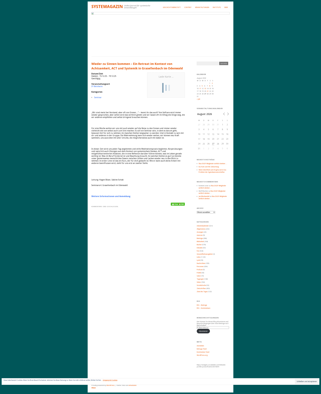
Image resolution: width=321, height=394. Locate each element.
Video (199, 282)
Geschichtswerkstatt (172, 7)
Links (198, 257)
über (226, 7)
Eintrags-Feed (202, 349)
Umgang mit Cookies (110, 380)
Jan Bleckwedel (204, 196)
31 (199, 148)
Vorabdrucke (201, 285)
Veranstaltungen (202, 7)
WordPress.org (202, 355)
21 (208, 91)
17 (199, 139)
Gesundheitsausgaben (205, 254)
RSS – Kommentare (203, 308)
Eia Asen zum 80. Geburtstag (209, 167)
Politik (199, 273)
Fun (198, 251)
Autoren (200, 235)
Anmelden (200, 346)
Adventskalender (203, 226)
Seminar (98, 97)
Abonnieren (203, 331)
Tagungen (200, 279)
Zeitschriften (201, 288)
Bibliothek (200, 241)
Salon (199, 276)
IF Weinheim (97, 86)
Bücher (199, 245)
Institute (217, 7)
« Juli (198, 99)
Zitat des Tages (202, 291)
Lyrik (198, 260)
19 (208, 139)
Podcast (200, 270)
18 (204, 139)
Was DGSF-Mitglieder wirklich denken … (213, 164)
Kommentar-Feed (203, 352)
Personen (200, 266)
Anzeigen (200, 232)
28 (218, 144)
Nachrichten (201, 263)
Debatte (200, 248)
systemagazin (107, 6)
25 (204, 144)
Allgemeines (201, 229)
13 (205, 88)
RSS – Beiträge (202, 305)
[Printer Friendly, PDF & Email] (178, 203)
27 (199, 125)
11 (200, 88)
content (187, 7)
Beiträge (200, 238)
